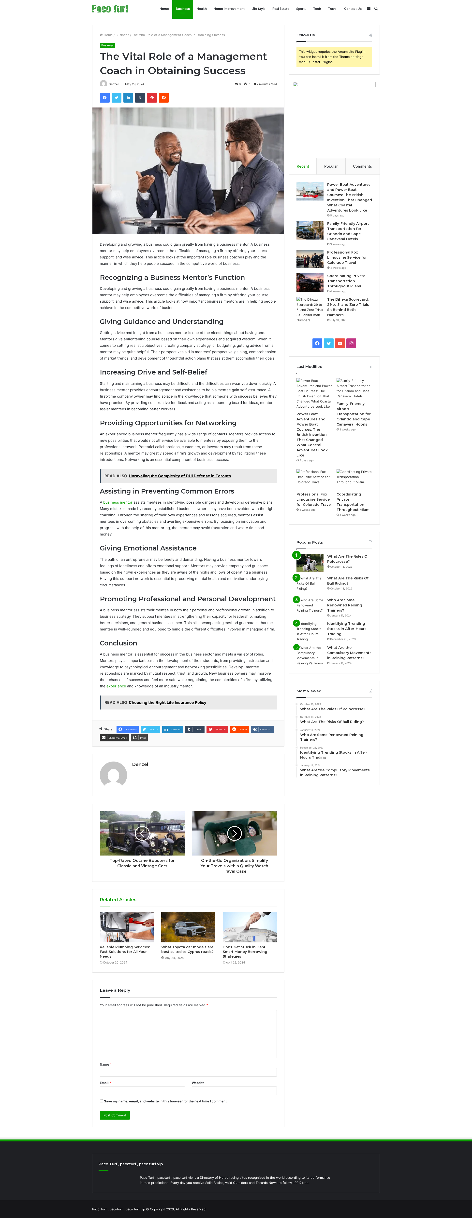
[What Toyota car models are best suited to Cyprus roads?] (188, 927)
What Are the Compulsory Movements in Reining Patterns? (349, 652)
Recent (303, 166)
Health (202, 9)
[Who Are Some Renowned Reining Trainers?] (310, 607)
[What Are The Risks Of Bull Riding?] (310, 585)
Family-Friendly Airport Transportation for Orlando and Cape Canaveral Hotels (354, 414)
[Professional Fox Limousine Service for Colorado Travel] (310, 259)
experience (116, 686)
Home (164, 9)
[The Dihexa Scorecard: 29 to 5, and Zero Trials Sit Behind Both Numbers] (310, 310)
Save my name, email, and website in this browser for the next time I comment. (166, 1101)
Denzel (113, 84)
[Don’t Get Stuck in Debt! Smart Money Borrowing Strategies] (250, 927)
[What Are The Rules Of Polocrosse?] (310, 563)
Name (106, 1064)
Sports (301, 9)
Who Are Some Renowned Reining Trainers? (344, 605)
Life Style (258, 9)
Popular (331, 166)
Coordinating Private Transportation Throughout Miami (346, 281)
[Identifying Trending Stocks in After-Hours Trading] (310, 631)
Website (198, 1083)
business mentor (118, 502)
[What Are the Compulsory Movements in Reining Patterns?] (310, 655)
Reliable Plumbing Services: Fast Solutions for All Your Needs (125, 952)
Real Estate (280, 9)
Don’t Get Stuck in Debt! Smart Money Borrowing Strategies (245, 952)
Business (183, 9)
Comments (362, 166)
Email (105, 1083)
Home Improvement (229, 9)
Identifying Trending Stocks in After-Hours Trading (347, 628)
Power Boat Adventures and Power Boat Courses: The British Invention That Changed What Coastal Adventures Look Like (312, 434)
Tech (317, 9)
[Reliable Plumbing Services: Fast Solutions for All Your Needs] (127, 927)
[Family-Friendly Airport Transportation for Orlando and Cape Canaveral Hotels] (310, 230)
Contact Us (353, 9)
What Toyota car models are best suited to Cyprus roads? (187, 949)
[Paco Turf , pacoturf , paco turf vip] (110, 9)
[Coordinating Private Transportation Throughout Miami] (310, 282)
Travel (332, 9)
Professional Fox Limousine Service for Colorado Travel (347, 257)
